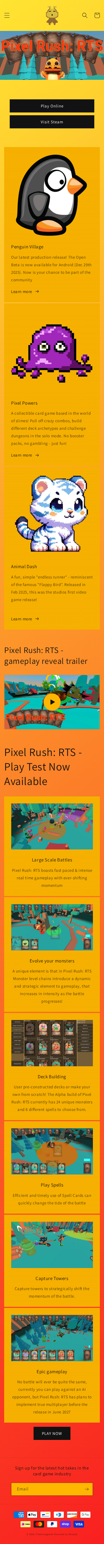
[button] (7, 15)
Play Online (52, 106)
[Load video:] (52, 702)
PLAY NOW (52, 1433)
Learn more (21, 291)
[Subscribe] (86, 1489)
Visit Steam (52, 121)
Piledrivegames (44, 1534)
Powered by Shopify (66, 1534)
